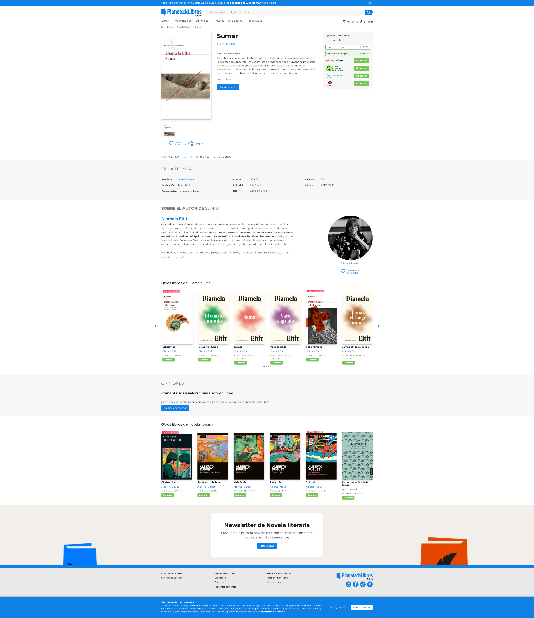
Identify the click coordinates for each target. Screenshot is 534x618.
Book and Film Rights (277, 578)
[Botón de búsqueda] (369, 12)
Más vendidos (183, 20)
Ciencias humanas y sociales (245, 357)
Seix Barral (255, 185)
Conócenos (220, 578)
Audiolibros (235, 20)
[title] (355, 576)
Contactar (219, 582)
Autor (187, 156)
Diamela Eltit (174, 218)
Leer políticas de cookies (271, 611)
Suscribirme (267, 545)
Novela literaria (186, 179)
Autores (219, 20)
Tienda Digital (254, 20)
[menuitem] (166, 21)
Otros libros (222, 156)
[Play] (332, 437)
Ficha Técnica (170, 156)
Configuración (338, 607)
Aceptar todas (361, 607)
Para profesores (274, 582)
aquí (274, 2)
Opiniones (202, 156)
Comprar (361, 60)
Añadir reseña (228, 87)
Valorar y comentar (175, 408)
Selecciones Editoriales (172, 578)
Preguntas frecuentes (225, 587)
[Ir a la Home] (162, 27)
